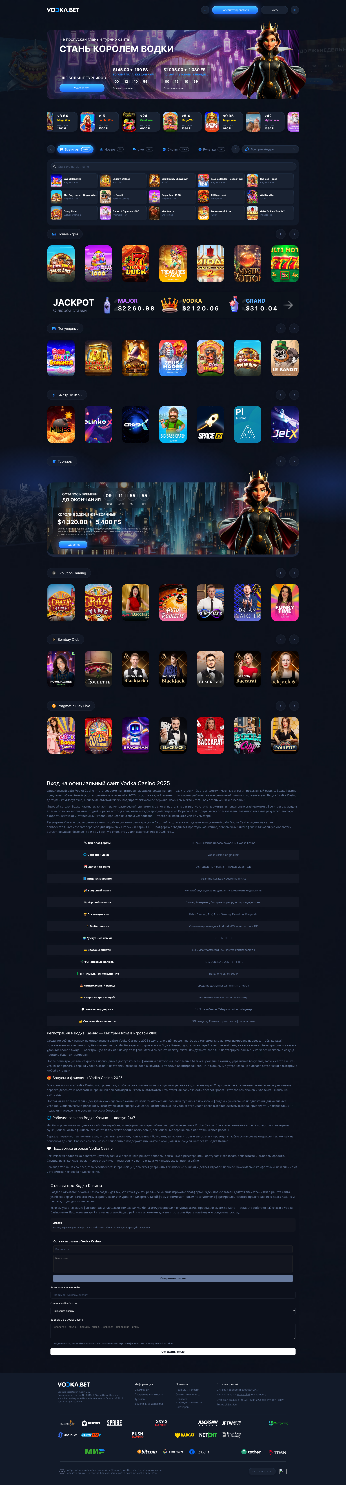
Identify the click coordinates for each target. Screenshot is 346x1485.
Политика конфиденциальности (189, 1400)
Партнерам (182, 1406)
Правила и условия (187, 1389)
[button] (51, 149)
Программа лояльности (149, 1394)
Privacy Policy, (275, 1399)
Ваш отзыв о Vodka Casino (66, 1319)
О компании (142, 1389)
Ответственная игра (188, 1394)
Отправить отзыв (173, 1278)
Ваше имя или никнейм (65, 1287)
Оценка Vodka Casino (63, 1303)
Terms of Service (227, 1404)
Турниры (140, 1399)
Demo (61, 284)
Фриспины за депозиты (149, 1403)
